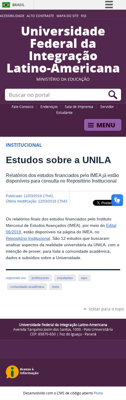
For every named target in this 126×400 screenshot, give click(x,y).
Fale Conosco (22, 106)
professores (40, 278)
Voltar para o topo (106, 309)
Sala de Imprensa (79, 106)
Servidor (107, 106)
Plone (98, 393)
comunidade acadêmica (27, 286)
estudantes (65, 278)
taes (84, 278)
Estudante (64, 112)
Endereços (49, 106)
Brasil (18, 4)
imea (55, 286)
